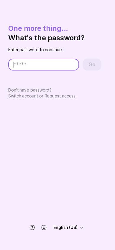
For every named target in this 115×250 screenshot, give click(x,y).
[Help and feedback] (32, 227)
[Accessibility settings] (44, 227)
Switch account (23, 95)
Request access (60, 95)
